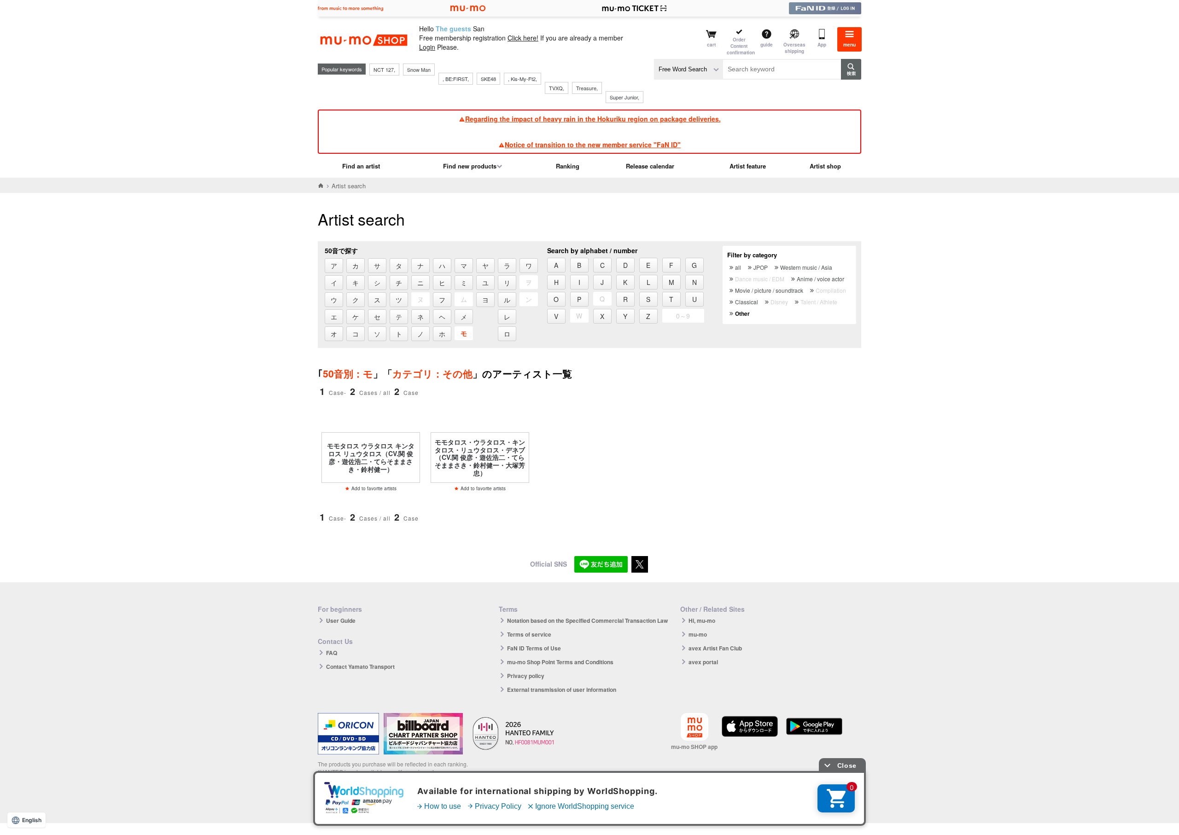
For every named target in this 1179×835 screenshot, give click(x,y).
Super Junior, (624, 97)
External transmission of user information (561, 689)
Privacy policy (525, 676)
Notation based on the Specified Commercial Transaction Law (587, 620)
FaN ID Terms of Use (534, 648)
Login (427, 47)
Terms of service (529, 634)
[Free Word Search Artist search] (688, 69)
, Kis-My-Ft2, (522, 78)
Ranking (567, 166)
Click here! (523, 37)
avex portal (703, 662)
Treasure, (587, 88)
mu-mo (698, 634)
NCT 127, (384, 69)
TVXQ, (556, 88)
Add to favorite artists (374, 488)
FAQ (331, 653)
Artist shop (825, 166)
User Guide (341, 620)
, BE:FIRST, (456, 78)
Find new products (469, 166)
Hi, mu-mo (702, 620)
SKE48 (488, 78)
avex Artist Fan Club (715, 648)
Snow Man (419, 69)
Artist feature (748, 166)
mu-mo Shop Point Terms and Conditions (560, 662)
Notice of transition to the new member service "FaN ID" (593, 144)
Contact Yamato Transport (360, 666)
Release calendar (650, 166)
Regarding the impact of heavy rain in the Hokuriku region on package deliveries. (593, 118)
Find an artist (361, 166)
